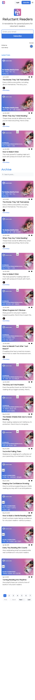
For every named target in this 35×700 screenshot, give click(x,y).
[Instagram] (31, 46)
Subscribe (26, 2)
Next (20, 600)
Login (17, 2)
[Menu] (32, 2)
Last (29, 600)
